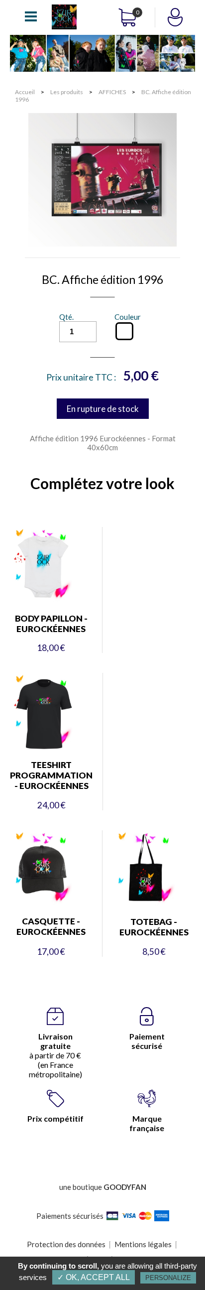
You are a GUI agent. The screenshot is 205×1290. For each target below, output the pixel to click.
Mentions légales (143, 1244)
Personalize (168, 1278)
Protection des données (66, 1244)
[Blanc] (124, 331)
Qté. (66, 316)
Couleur (127, 316)
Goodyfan (124, 1186)
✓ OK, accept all (93, 1277)
